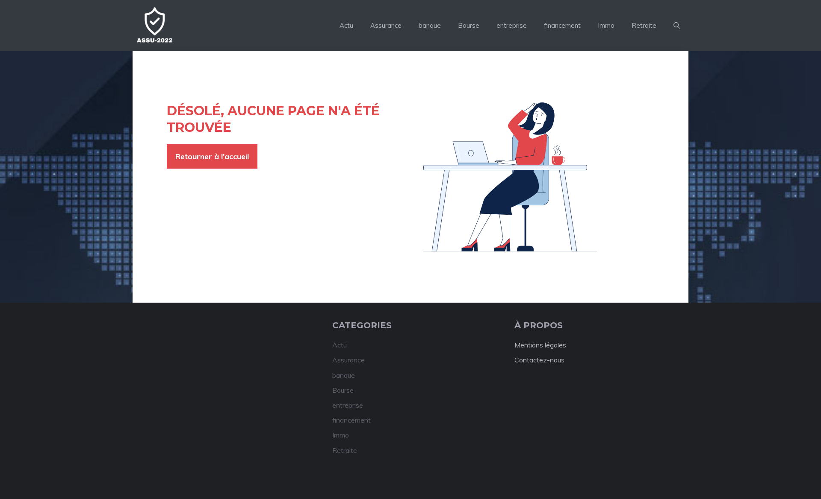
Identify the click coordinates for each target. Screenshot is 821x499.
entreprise (511, 25)
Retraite (644, 25)
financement (562, 25)
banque (430, 25)
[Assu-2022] (154, 25)
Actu (346, 25)
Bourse (468, 25)
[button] (676, 25)
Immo (606, 25)
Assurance (386, 25)
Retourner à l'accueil (212, 156)
